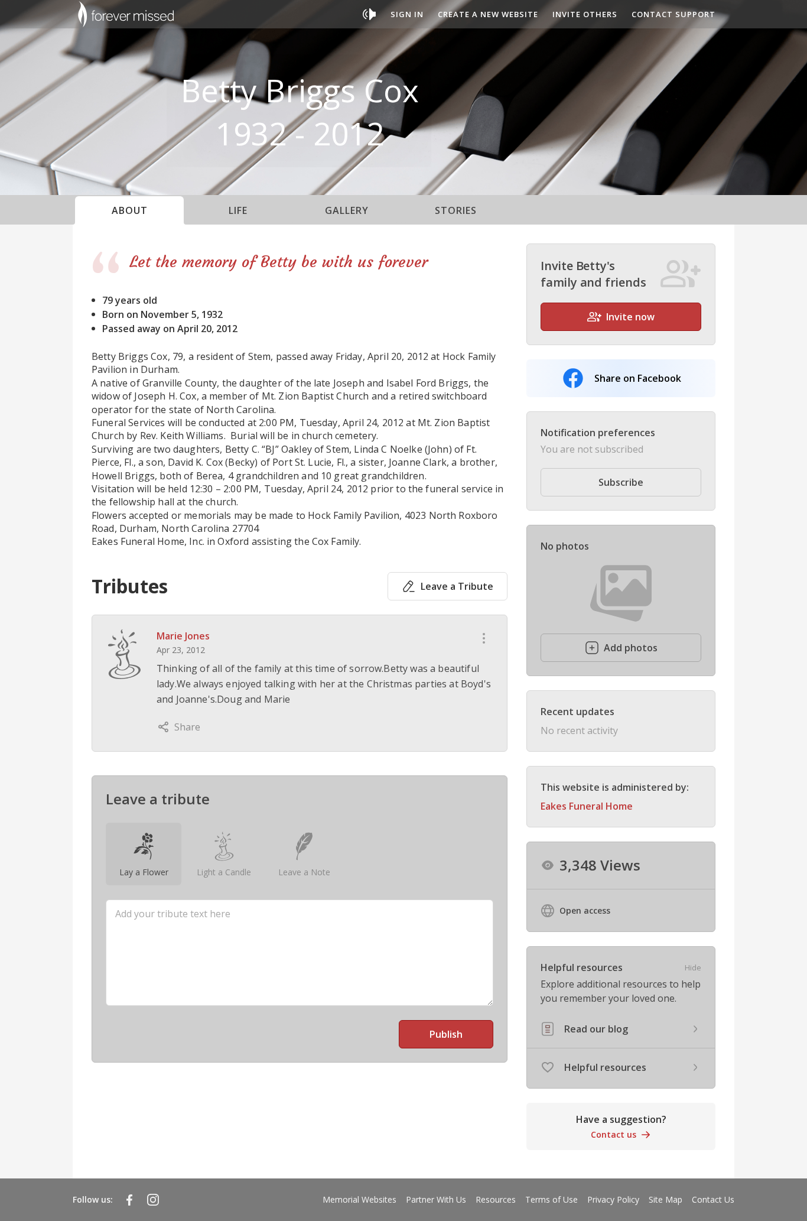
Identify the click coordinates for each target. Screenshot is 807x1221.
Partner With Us (436, 1199)
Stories (456, 210)
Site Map (665, 1199)
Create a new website (488, 14)
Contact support (673, 14)
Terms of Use (551, 1199)
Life (238, 210)
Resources (496, 1199)
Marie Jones (183, 635)
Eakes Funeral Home (587, 806)
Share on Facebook (637, 378)
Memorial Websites (359, 1199)
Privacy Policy (613, 1199)
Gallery (347, 210)
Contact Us (713, 1199)
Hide (693, 967)
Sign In (407, 14)
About (130, 210)
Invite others (584, 14)
